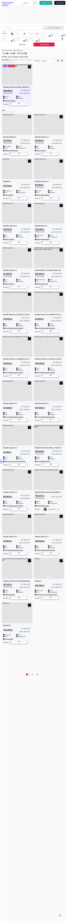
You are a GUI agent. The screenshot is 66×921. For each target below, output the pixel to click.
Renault (18, 50)
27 (38, 674)
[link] (25, 90)
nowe (21, 50)
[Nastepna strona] (62, 674)
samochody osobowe (12, 50)
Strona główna (5, 50)
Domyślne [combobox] (44, 60)
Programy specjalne (55, 27)
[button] (7, 33)
